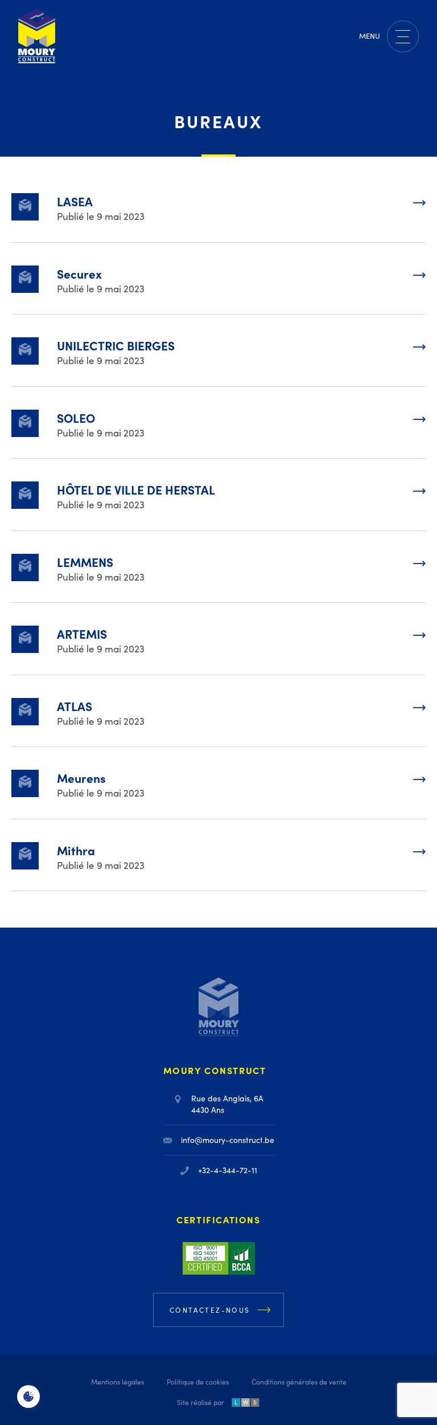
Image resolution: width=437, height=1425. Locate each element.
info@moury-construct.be (227, 1139)
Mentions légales (117, 1381)
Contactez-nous (210, 1309)
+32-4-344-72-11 (227, 1170)
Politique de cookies (198, 1381)
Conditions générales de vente (299, 1381)
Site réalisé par (200, 1402)
